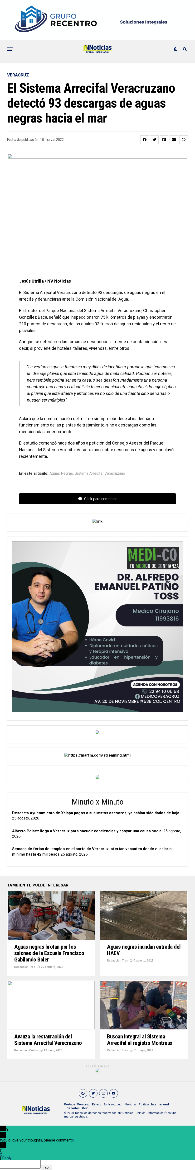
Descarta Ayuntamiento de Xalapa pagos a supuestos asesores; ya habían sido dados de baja (95, 813)
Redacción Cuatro (26, 1050)
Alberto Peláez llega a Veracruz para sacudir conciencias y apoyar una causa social (87, 831)
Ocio (85, 1108)
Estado (96, 1104)
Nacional (130, 1104)
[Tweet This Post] (154, 139)
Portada (69, 1104)
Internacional (160, 1104)
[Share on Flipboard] (164, 139)
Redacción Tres (24, 967)
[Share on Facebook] (144, 139)
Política (144, 1104)
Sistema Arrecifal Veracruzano (100, 473)
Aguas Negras (61, 473)
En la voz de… (113, 1104)
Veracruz (83, 1104)
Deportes (73, 1108)
